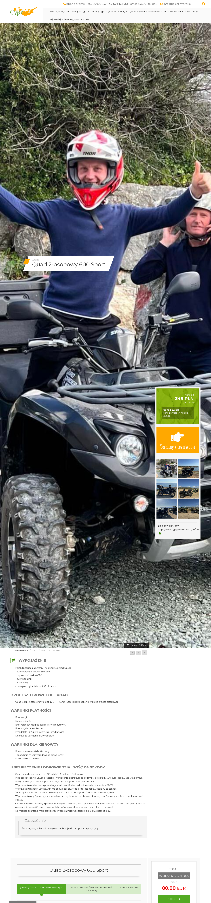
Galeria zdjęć (191, 11)
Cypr (163, 11)
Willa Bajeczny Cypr (59, 11)
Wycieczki (111, 11)
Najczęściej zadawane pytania (65, 19)
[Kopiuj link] (160, 533)
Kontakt (85, 19)
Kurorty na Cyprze (127, 11)
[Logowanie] (203, 4)
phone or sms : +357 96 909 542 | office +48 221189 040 (111, 3)
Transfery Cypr (97, 11)
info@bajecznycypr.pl (177, 3)
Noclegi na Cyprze (80, 11)
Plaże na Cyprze (176, 11)
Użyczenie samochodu (148, 11)
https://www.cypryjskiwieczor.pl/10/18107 (180, 529)
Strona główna (21, 650)
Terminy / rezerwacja (177, 446)
